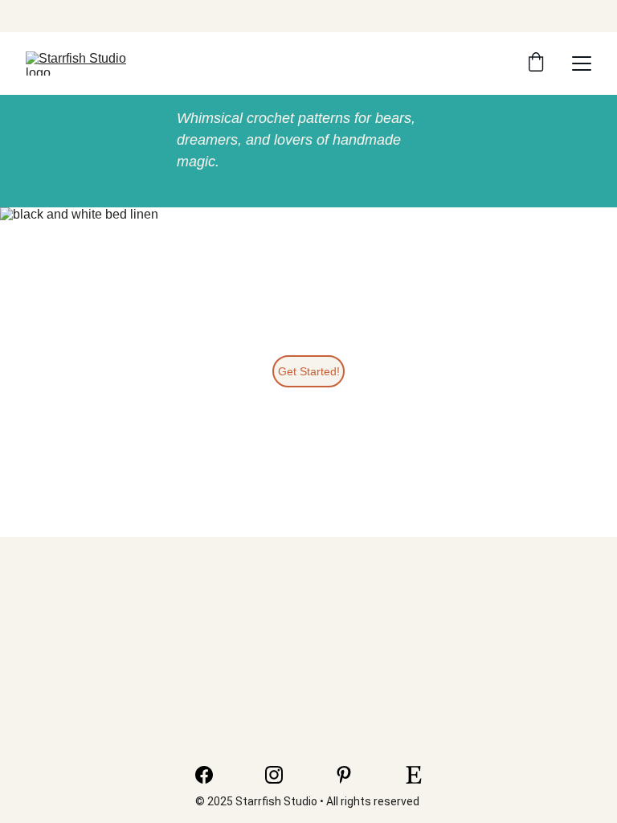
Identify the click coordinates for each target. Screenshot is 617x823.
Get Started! (309, 371)
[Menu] (581, 63)
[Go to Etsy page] (414, 775)
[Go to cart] (535, 63)
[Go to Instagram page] (282, 775)
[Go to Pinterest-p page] (352, 775)
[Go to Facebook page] (212, 775)
